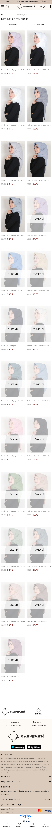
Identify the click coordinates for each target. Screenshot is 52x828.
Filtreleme (40, 25)
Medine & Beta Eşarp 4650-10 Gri (13, 235)
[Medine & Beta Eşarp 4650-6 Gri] (39, 159)
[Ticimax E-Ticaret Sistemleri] (26, 821)
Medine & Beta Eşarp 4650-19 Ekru (13, 125)
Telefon (14, 722)
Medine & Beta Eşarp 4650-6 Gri (38, 180)
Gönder (47, 799)
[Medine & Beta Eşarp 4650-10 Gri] (13, 214)
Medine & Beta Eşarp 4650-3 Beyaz (39, 70)
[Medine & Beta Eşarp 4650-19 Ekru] (13, 104)
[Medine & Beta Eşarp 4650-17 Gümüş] (13, 159)
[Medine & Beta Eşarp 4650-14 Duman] (39, 104)
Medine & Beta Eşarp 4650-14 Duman (39, 125)
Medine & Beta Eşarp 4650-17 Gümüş (13, 180)
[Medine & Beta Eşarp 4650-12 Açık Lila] (13, 48)
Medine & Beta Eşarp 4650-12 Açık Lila (13, 70)
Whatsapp (38, 722)
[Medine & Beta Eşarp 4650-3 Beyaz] (39, 48)
